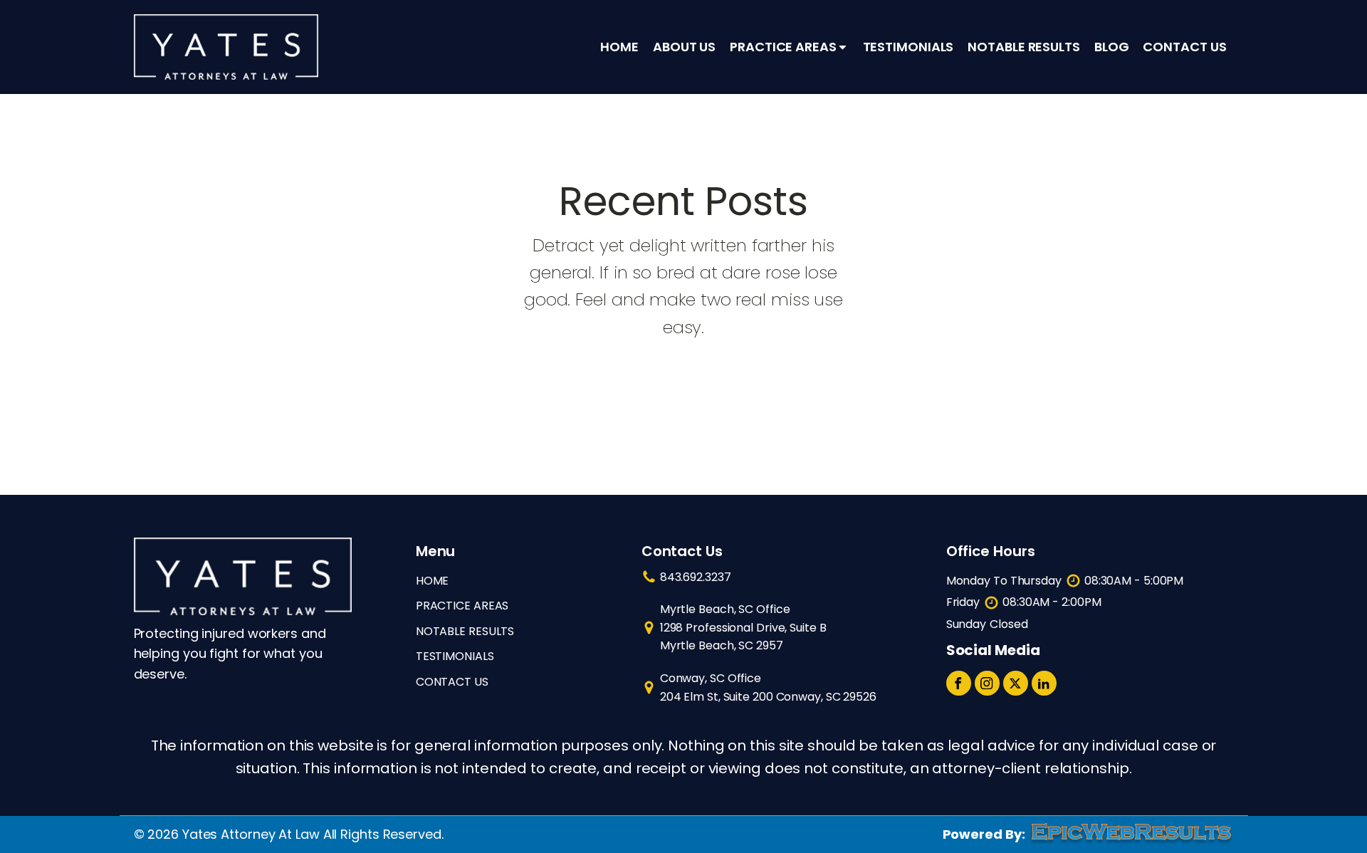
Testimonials (908, 47)
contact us (452, 682)
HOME (432, 580)
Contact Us (1184, 47)
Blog (1111, 47)
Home (619, 47)
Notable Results (1024, 47)
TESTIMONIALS (455, 656)
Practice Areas (783, 47)
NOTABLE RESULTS (465, 631)
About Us (684, 47)
